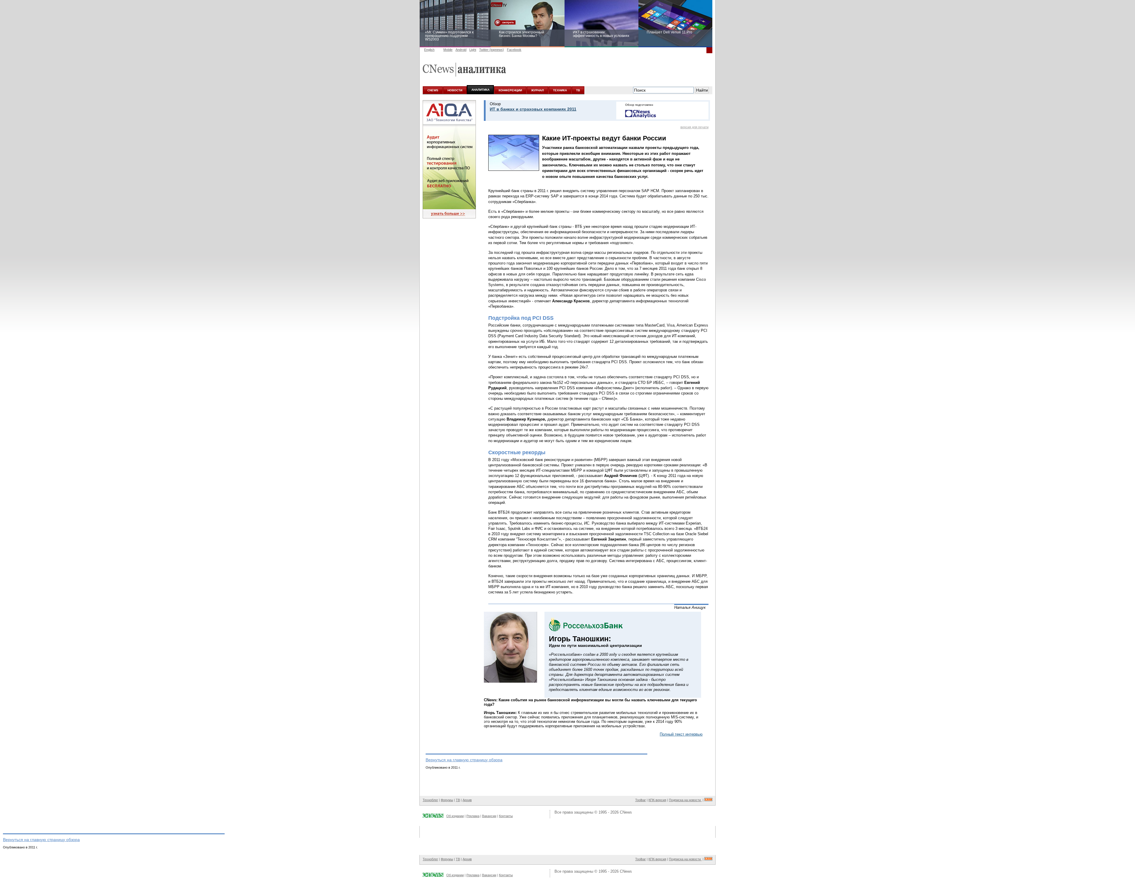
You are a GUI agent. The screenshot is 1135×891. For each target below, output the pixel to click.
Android (460, 49)
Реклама (472, 816)
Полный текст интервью (681, 734)
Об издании (455, 816)
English (429, 49)
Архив (467, 800)
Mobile (448, 49)
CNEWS (432, 90)
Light (472, 49)
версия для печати (694, 127)
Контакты (506, 816)
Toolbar (640, 800)
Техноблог (430, 800)
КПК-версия (657, 800)
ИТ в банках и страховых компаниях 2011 (533, 109)
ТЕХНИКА (560, 90)
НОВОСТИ (454, 90)
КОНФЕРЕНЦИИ (510, 90)
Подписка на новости (685, 800)
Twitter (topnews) (491, 49)
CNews (626, 812)
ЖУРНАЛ (537, 90)
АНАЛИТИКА (480, 89)
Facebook (514, 49)
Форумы (447, 800)
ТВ (578, 90)
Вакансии (489, 816)
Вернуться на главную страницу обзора (464, 759)
